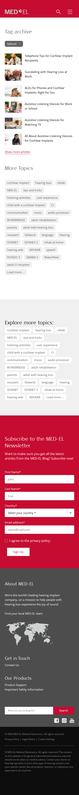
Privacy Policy (12, 739)
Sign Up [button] (18, 552)
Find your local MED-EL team (24, 613)
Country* (11, 505)
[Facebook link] (56, 721)
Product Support (15, 685)
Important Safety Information (24, 689)
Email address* (15, 522)
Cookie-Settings (46, 739)
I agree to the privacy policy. (30, 540)
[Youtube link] (72, 721)
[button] (70, 12)
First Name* (13, 472)
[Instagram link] (64, 721)
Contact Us (12, 665)
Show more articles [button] (17, 152)
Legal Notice (28, 739)
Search (63, 710)
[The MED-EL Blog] (17, 12)
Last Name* (12, 489)
